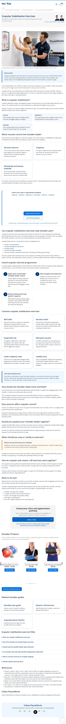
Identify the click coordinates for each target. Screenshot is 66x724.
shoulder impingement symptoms (14, 246)
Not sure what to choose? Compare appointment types (33, 524)
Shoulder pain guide (12, 605)
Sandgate (52, 195)
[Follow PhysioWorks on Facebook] (21, 712)
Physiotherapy (13, 223)
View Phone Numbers (33, 218)
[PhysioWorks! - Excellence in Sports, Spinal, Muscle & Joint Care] (6, 3)
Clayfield (21, 195)
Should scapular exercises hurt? (13, 661)
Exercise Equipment (15, 563)
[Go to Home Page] (2, 10)
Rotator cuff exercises (45, 605)
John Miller (53, 22)
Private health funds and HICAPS (48, 223)
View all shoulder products (11, 589)
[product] (9, 551)
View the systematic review (36, 675)
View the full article (46, 679)
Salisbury (44, 195)
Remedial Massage (22, 223)
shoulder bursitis (9, 248)
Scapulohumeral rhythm (14, 620)
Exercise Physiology (34, 223)
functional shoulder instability (12, 250)
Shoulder (36, 563)
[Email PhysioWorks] (45, 712)
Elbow (55, 563)
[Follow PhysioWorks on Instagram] (26, 712)
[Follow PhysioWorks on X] (40, 712)
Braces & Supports (28, 563)
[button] (27, 583)
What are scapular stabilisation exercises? (16, 637)
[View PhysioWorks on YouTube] (30, 712)
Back (8, 563)
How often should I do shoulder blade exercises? (18, 642)
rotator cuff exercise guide (19, 471)
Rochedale (37, 195)
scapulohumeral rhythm (51, 395)
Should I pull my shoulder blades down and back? (18, 647)
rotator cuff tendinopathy (11, 244)
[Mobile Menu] (57, 4)
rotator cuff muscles (10, 181)
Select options (9, 570)
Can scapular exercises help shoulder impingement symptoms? (23, 652)
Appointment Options (33, 213)
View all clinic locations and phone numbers (33, 525)
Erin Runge (61, 22)
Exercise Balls (3, 563)
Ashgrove (14, 195)
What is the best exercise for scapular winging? (18, 656)
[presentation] (62, 563)
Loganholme (29, 195)
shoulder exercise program (46, 471)
